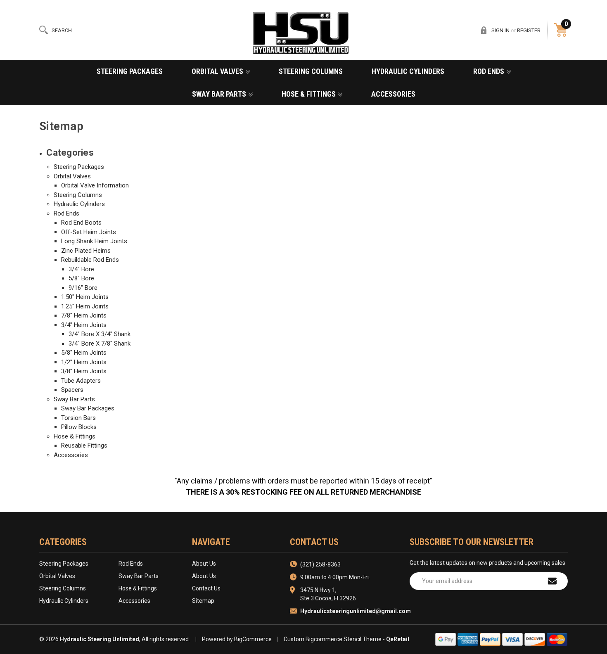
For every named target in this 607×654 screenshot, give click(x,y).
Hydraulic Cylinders (408, 71)
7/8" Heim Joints (84, 315)
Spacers (72, 389)
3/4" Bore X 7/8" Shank (99, 343)
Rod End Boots (81, 222)
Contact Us (206, 588)
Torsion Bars (78, 418)
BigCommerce (253, 639)
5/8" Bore (81, 278)
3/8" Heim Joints (84, 371)
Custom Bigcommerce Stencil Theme (333, 639)
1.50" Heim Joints (85, 297)
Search (62, 30)
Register (529, 30)
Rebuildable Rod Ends (90, 259)
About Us (204, 563)
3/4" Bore (81, 269)
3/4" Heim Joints (84, 325)
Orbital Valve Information (95, 185)
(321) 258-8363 (320, 564)
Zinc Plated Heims (86, 250)
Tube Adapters (81, 380)
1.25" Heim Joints (85, 306)
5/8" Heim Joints (84, 352)
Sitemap (203, 600)
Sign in (500, 30)
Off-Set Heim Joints (88, 232)
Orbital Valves (218, 71)
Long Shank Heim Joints (94, 241)
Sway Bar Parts (220, 94)
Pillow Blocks (79, 427)
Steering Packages (130, 71)
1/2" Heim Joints (84, 362)
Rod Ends (489, 71)
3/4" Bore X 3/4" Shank (99, 334)
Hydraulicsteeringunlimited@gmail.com (355, 611)
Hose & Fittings (309, 94)
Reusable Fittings (84, 445)
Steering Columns (311, 71)
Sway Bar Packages (87, 408)
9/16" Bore (83, 287)
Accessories (393, 94)
